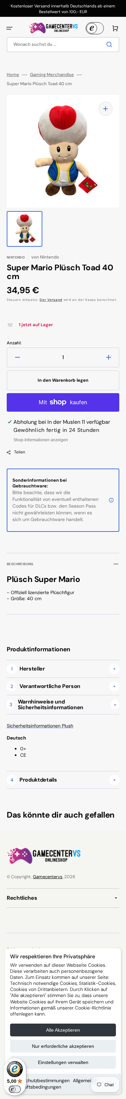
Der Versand (51, 300)
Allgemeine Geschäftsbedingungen (53, 1083)
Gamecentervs (47, 877)
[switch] (15, 1089)
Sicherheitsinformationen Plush (40, 726)
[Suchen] (110, 44)
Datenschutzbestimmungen (40, 1080)
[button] (9, 28)
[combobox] (63, 44)
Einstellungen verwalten (63, 1062)
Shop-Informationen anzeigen (40, 440)
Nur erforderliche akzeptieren (63, 1046)
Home (13, 74)
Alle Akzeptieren (63, 1030)
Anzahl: (14, 343)
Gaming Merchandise (52, 74)
